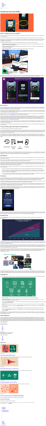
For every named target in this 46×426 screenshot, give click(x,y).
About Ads (3, 423)
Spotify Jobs (4, 408)
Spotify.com (4, 407)
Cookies (3, 422)
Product (10, 333)
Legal (3, 421)
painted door (37, 301)
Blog (3, 3)
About (3, 6)
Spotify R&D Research (5, 410)
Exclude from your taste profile (29, 75)
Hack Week (13, 114)
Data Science (2, 333)
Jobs (2, 5)
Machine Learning (6, 333)
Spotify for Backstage (5, 411)
